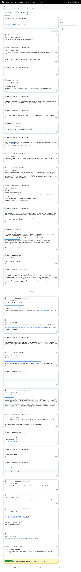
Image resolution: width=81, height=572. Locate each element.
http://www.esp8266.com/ (12, 143)
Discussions (22, 8)
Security (31, 567)
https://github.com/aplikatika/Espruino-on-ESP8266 (15, 24)
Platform (7, 2)
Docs (42, 567)
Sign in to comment (41, 561)
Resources (20, 2)
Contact (45, 567)
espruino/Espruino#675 (9, 396)
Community (39, 567)
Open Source (28, 2)
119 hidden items (31, 291)
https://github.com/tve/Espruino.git (15, 515)
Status (35, 567)
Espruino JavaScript (11, 6)
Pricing (41, 2)
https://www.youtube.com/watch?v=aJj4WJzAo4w (14, 304)
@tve (25, 513)
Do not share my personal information (60, 567)
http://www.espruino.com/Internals (34, 237)
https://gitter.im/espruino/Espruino (41, 310)
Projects (29, 8)
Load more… (31, 292)
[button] (57, 18)
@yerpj (16, 322)
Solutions (13, 2)
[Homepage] (3, 2)
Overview (7, 8)
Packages (35, 8)
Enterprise (35, 2)
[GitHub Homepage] (15, 567)
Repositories (14, 8)
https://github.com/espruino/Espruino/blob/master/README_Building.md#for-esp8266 (21, 538)
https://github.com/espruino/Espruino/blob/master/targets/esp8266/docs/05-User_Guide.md (23, 360)
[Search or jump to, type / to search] (65, 2)
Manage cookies (50, 567)
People (41, 8)
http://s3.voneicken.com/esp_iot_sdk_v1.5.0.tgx (17, 517)
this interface (20, 247)
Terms (25, 567)
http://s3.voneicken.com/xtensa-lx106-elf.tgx (16, 516)
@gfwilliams (17, 37)
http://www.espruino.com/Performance (12, 238)
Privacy (28, 567)
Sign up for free (9, 561)
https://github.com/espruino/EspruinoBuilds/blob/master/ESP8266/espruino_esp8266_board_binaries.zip (25, 327)
